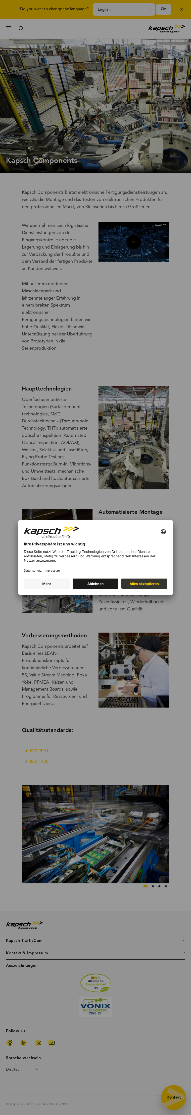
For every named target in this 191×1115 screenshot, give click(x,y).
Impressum (52, 570)
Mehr (46, 584)
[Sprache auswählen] (163, 532)
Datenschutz (33, 570)
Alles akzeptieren (144, 584)
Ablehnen (95, 584)
